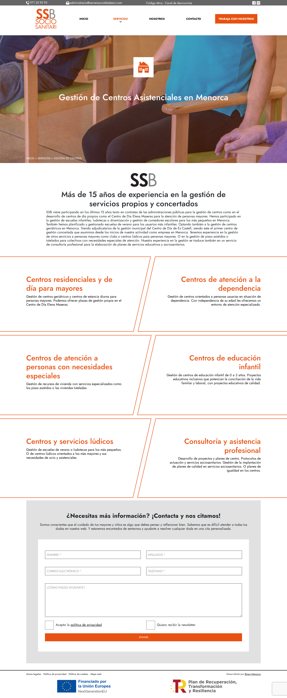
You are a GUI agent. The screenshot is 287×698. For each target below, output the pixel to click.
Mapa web (96, 674)
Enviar (143, 637)
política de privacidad (86, 624)
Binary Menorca (253, 674)
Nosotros (157, 19)
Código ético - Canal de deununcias (169, 2)
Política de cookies (78, 674)
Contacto (193, 19)
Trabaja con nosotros (236, 19)
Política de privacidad (54, 674)
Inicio (83, 19)
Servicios (120, 19)
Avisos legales (33, 674)
